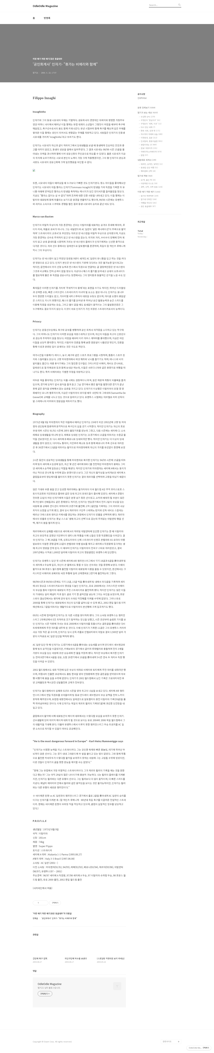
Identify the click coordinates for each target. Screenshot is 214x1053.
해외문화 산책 (148, 171)
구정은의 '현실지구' (150, 120)
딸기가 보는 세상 (148, 112)
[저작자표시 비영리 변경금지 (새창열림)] (65, 903)
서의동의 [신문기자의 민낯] (171, 1006)
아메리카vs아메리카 (151, 151)
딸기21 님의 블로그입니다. (49, 987)
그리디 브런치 (168, 1037)
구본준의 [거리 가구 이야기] (172, 1016)
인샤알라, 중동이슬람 (151, 141)
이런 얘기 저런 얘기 (149, 191)
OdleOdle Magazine (45, 6)
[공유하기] (41, 903)
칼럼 (144, 155)
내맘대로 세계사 (147, 159)
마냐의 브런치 (168, 1032)
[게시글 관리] (45, 903)
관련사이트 (167, 1041)
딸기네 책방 (145, 175)
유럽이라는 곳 (149, 144)
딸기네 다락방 (149, 199)
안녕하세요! (142, 98)
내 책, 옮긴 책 (148, 180)
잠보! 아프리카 (149, 148)
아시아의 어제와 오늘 (151, 134)
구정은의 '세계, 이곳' (151, 123)
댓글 (35, 970)
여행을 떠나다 (149, 202)
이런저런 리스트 (149, 183)
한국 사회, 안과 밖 (150, 130)
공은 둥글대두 (148, 206)
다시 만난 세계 (148, 127)
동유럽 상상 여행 (149, 167)
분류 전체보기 (146, 107)
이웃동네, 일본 (149, 137)
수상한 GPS (148, 116)
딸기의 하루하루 (149, 195)
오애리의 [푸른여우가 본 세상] (171, 1025)
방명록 (47, 18)
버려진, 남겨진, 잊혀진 (152, 164)
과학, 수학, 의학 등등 (151, 187)
